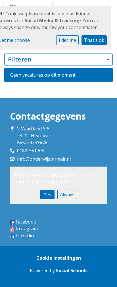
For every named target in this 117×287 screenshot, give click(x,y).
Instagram (27, 229)
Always (67, 194)
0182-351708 (30, 150)
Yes (47, 194)
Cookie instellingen (58, 258)
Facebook (26, 222)
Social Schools (71, 270)
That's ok (94, 40)
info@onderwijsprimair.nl (44, 159)
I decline (67, 40)
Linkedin (25, 235)
